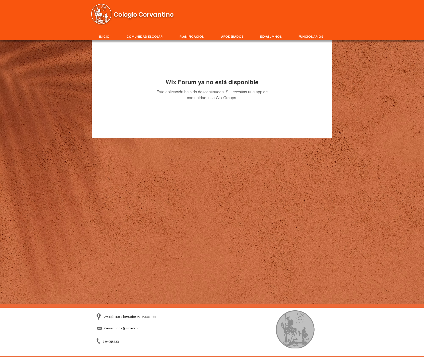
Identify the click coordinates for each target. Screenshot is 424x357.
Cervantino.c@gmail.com (122, 328)
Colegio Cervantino (144, 14)
